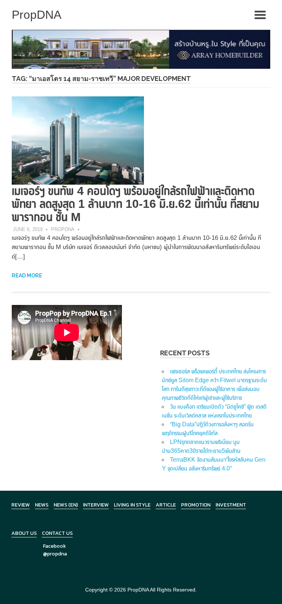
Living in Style (132, 505)
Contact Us (57, 533)
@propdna (55, 554)
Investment (231, 505)
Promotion (195, 505)
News (41, 505)
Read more (27, 275)
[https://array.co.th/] (141, 49)
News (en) (66, 505)
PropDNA (63, 229)
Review (20, 505)
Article (166, 505)
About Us (24, 533)
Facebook (54, 546)
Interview (96, 505)
